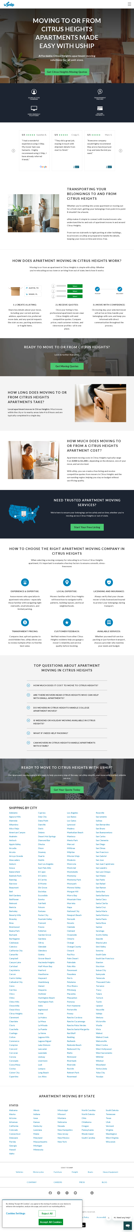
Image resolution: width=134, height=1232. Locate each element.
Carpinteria (14, 970)
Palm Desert (72, 958)
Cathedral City (16, 982)
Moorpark (72, 883)
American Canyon (17, 832)
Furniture (58, 1172)
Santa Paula (101, 919)
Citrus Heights (16, 1013)
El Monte (42, 883)
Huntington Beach (46, 997)
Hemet (41, 986)
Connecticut (14, 1134)
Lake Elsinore (44, 1045)
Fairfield (42, 903)
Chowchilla (14, 1005)
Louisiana (37, 1130)
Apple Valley (15, 844)
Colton (12, 1037)
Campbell (13, 958)
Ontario (70, 938)
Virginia (109, 1130)
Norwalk (71, 919)
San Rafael (100, 883)
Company (32, 1182)
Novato (70, 923)
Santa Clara (101, 899)
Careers (58, 1182)
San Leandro (101, 868)
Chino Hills (14, 1001)
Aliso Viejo (14, 828)
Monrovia (71, 864)
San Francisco (102, 852)
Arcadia (12, 848)
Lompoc (42, 1068)
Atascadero (14, 860)
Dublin (41, 860)
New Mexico (63, 1137)
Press (82, 1182)
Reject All (47, 1213)
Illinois (36, 1110)
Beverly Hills (15, 915)
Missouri (62, 1114)
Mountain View (74, 899)
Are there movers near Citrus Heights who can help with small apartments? (66, 696)
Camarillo (13, 954)
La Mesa (42, 1021)
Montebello (72, 871)
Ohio (84, 1118)
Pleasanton (72, 997)
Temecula (100, 978)
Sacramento (101, 816)
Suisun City (101, 970)
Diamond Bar (44, 840)
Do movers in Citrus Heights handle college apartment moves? (61, 709)
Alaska (12, 1114)
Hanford (42, 970)
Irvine (40, 1013)
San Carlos (101, 836)
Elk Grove (42, 887)
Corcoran (13, 1053)
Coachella (13, 1029)
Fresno (41, 927)
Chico (12, 994)
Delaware (13, 1137)
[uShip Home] (9, 4)
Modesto (71, 860)
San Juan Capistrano (105, 864)
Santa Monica (102, 915)
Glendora (42, 950)
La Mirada (42, 1025)
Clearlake (13, 1021)
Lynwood (71, 824)
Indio (40, 1005)
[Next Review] (120, 150)
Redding (71, 1037)
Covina (12, 1068)
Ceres (12, 986)
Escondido (43, 895)
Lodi (40, 1064)
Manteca (71, 836)
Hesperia (42, 990)
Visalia (99, 1025)
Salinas (99, 820)
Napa (69, 907)
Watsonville (101, 1041)
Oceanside (72, 934)
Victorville (101, 1021)
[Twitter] (67, 1193)
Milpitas (71, 852)
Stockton (100, 966)
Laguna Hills (43, 1037)
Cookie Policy (83, 1217)
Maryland (37, 1137)
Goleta (41, 954)
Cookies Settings (15, 1213)
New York (62, 1141)
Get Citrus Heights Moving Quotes (67, 71)
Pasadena (71, 974)
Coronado (13, 1060)
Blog (104, 1182)
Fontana (41, 911)
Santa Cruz (101, 907)
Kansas (36, 1122)
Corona (12, 1057)
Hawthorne (43, 974)
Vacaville (100, 1009)
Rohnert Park (73, 1072)
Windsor (100, 1060)
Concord (13, 1049)
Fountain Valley (45, 919)
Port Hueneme (73, 1005)
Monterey (71, 875)
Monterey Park (74, 879)
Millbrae (71, 848)
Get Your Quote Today (67, 789)
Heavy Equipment (110, 1172)
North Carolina (88, 1110)
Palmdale (71, 962)
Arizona (12, 1118)
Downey (42, 852)
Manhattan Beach (75, 832)
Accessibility (102, 1217)
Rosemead (72, 1076)
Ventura (99, 1017)
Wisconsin (110, 1141)
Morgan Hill (72, 891)
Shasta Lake (101, 942)
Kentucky (37, 1126)
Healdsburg (43, 982)
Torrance (100, 986)
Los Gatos (71, 820)
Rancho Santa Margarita (78, 1029)
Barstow (13, 883)
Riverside (71, 1064)
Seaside (99, 938)
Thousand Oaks (103, 982)
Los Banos (71, 816)
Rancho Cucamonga (76, 1021)
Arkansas (13, 1122)
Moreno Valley (73, 887)
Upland (99, 1005)
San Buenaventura (104, 832)
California (13, 1126)
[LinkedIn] (92, 1193)
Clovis (12, 1025)
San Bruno (100, 828)
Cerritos (13, 990)
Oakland (71, 931)
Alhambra (13, 824)
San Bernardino (103, 824)
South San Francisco (105, 958)
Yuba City (100, 1072)
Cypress (42, 812)
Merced (70, 844)
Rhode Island (87, 1134)
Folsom (41, 907)
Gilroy (41, 942)
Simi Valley (101, 946)
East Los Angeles (46, 864)
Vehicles (19, 1172)
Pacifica (70, 954)
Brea (11, 923)
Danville (42, 824)
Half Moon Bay (45, 966)
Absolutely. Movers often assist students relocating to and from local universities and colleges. (66, 711)
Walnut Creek (102, 1037)
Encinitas (42, 891)
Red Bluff (71, 1033)
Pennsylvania (88, 1130)
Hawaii (12, 1149)
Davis (40, 828)
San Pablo (100, 879)
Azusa (12, 868)
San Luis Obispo (103, 871)
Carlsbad (13, 966)
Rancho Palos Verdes (76, 1025)
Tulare (99, 994)
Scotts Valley (102, 934)
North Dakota (88, 1114)
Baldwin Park (15, 875)
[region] (42, 1214)
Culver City (14, 1072)
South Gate (101, 954)
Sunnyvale (100, 974)
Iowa (35, 1118)
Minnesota (38, 1149)
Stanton (99, 962)
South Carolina (88, 1137)
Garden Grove (44, 934)
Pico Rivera (72, 986)
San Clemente (102, 840)
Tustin (99, 1001)
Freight (75, 1172)
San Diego (100, 844)
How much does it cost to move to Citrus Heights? (65, 685)
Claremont (14, 1017)
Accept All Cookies (51, 1222)
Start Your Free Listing (87, 527)
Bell (11, 891)
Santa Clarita (102, 903)
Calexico (13, 946)
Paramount (72, 970)
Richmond (71, 1057)
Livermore (42, 1060)
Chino (12, 997)
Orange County (74, 946)
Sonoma (99, 950)
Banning (13, 879)
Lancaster (42, 1049)
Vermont (110, 1126)
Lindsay (41, 1057)
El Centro (42, 875)
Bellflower (14, 899)
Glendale (42, 946)
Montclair (71, 868)
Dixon (41, 848)
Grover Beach (44, 958)
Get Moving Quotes (67, 366)
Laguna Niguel (44, 1041)
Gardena (42, 938)
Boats (90, 1172)
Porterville (72, 1009)
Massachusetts (40, 1141)
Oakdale (71, 927)
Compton (13, 1045)
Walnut (99, 1033)
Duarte (41, 856)
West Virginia (112, 1137)
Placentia (71, 994)
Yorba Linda (101, 1068)
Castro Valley (15, 978)
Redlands (71, 1041)
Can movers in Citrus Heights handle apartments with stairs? (64, 744)
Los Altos (42, 1076)
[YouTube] (75, 1193)
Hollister (42, 994)
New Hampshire (65, 1130)
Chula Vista (14, 1009)
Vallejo (99, 1013)
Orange (70, 942)
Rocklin (70, 1068)
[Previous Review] (13, 150)
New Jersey (63, 1134)
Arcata (12, 852)
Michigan (37, 1145)
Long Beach (43, 1072)
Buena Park (14, 931)
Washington (111, 1134)
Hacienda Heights (46, 962)
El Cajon (42, 871)
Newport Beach (74, 915)
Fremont (42, 923)
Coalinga (13, 1033)
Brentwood (14, 927)
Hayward (42, 978)
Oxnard (70, 950)
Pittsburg (71, 990)
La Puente (42, 1029)
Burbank (13, 934)
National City (73, 911)
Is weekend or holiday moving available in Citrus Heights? (64, 722)
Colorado (13, 1130)
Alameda (13, 820)
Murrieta (71, 903)
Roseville (100, 812)
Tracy (98, 990)
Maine (36, 1134)
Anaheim (13, 836)
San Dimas (100, 848)
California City (16, 950)
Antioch (12, 840)
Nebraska (62, 1122)
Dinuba (41, 844)
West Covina (102, 1045)
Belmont (13, 903)
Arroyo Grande (16, 856)
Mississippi (63, 1110)
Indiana (36, 1114)
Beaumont (14, 887)
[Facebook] (50, 1193)
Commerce (14, 1041)
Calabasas (14, 942)
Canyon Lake (15, 962)
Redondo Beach (74, 1045)
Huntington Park (45, 1001)
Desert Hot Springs (47, 836)
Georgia (13, 1145)
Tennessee (110, 1114)
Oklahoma (86, 1122)
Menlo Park (72, 840)
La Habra (42, 1017)
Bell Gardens (15, 895)
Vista (98, 1029)
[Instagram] (58, 1193)
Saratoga (100, 931)
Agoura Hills (15, 816)
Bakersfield (14, 871)
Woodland (100, 1064)
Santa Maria (101, 911)
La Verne (42, 1033)
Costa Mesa (14, 1064)
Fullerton (42, 931)
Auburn (12, 864)
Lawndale (42, 1053)
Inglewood (43, 1009)
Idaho (11, 1153)
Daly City (42, 816)
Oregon (85, 1126)
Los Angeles (72, 812)
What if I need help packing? (50, 733)
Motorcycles (38, 1172)
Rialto (69, 1053)
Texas (108, 1118)
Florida (12, 1141)
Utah (108, 1122)
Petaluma (71, 982)
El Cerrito (42, 879)
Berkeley (13, 911)
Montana (62, 1118)
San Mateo (101, 875)
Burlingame (14, 938)
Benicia (12, 907)
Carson (12, 974)
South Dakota (112, 1110)
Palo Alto (71, 966)
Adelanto (13, 812)
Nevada (61, 1126)
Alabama (13, 1110)
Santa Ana (100, 891)
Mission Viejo (73, 856)
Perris (69, 978)
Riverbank (71, 1060)
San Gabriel (101, 856)
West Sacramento (104, 1053)
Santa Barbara (102, 895)
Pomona (71, 1001)
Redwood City (73, 1049)
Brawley (13, 919)
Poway (70, 1013)
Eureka (41, 899)
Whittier (100, 1057)
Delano (41, 832)
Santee (99, 927)
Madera (70, 828)
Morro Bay (72, 895)
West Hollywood (103, 1049)
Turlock (99, 997)
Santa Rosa (101, 923)
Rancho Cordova (74, 1017)
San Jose (100, 860)
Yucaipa (99, 1076)
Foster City (43, 915)
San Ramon (101, 887)
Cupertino (13, 1076)
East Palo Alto (44, 868)
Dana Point (43, 820)
